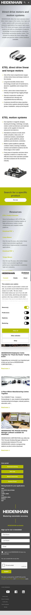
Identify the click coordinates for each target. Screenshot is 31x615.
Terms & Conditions (5, 599)
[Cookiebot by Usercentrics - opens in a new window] (22, 273)
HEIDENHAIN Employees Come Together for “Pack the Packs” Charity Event (15, 354)
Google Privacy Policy (7, 578)
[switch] (26, 312)
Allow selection (15, 335)
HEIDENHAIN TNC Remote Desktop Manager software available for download (14, 432)
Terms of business (5, 604)
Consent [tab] (5, 278)
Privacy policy (5, 596)
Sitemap (5, 607)
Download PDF (7, 231)
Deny (15, 340)
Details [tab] (15, 278)
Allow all (15, 330)
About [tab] (25, 278)
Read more (4, 368)
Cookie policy (5, 601)
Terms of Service (20, 578)
